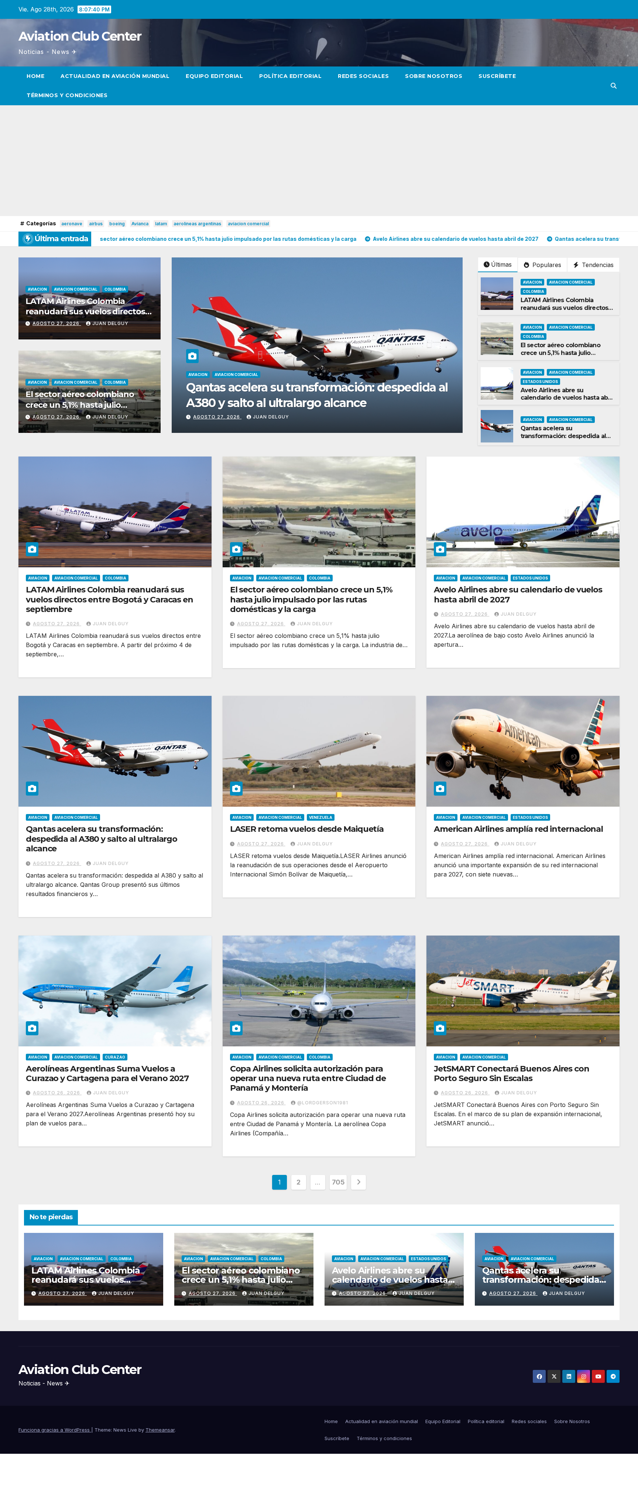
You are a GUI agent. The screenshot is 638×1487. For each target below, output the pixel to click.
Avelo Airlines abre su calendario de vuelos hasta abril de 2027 (567, 398)
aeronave (71, 223)
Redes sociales (363, 76)
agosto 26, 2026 (57, 1092)
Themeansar (160, 1430)
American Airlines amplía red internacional (518, 829)
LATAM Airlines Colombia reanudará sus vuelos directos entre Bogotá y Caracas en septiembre (564, 312)
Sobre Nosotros (433, 76)
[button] (614, 85)
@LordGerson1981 (322, 1102)
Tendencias (597, 265)
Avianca (139, 223)
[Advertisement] (319, 160)
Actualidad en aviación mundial (115, 76)
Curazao (115, 1057)
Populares (546, 265)
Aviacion (37, 289)
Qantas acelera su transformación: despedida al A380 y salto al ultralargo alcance (563, 440)
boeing (117, 223)
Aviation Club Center (79, 36)
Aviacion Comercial (75, 289)
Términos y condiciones (67, 95)
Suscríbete (497, 76)
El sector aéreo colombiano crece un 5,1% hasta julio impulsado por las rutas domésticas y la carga (79, 410)
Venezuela (320, 817)
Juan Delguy (110, 323)
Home (35, 76)
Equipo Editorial (214, 76)
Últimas (501, 264)
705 (338, 1182)
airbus (96, 223)
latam (161, 223)
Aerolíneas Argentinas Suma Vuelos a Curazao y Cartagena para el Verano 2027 (107, 1073)
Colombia (115, 289)
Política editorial (290, 76)
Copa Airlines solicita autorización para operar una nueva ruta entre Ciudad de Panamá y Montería (308, 1078)
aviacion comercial (248, 223)
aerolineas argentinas (197, 223)
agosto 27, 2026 (56, 323)
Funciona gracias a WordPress (54, 1430)
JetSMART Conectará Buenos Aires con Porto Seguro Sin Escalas (511, 1073)
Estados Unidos (540, 381)
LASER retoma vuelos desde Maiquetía (307, 829)
